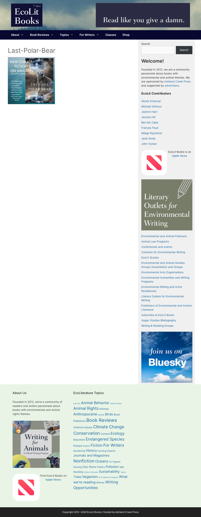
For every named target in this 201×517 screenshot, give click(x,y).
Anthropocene (85, 414)
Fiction (97, 445)
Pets (85, 466)
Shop (126, 34)
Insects (111, 450)
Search (145, 43)
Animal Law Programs (155, 241)
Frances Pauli (149, 127)
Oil (110, 461)
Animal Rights (86, 408)
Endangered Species (105, 439)
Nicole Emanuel (151, 101)
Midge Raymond (151, 133)
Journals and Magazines (91, 455)
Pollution (112, 467)
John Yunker (149, 143)
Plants (92, 466)
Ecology (118, 433)
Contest (105, 433)
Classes (110, 34)
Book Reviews (39, 34)
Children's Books (82, 427)
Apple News (179, 155)
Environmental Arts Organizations (162, 272)
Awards (101, 415)
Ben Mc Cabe (149, 122)
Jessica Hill (148, 117)
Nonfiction (83, 461)
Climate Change (108, 426)
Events (86, 446)
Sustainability (109, 471)
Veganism (90, 477)
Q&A (122, 467)
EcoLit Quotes (150, 257)
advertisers (172, 85)
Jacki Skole (148, 138)
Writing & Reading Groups (157, 325)
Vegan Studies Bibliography (158, 320)
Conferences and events (156, 246)
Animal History (116, 404)
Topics (64, 34)
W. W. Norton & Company (108, 477)
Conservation (86, 433)
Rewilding (78, 472)
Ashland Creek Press (177, 81)
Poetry (101, 466)
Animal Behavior (95, 402)
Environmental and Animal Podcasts (164, 236)
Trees (77, 477)
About (15, 34)
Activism (76, 404)
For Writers (87, 34)
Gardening (79, 450)
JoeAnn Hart (149, 111)
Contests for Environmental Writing (163, 252)
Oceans (101, 461)
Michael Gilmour (151, 106)
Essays (77, 445)
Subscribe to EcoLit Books (157, 315)
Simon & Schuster (91, 472)
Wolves (100, 482)
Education (79, 439)
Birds (109, 414)
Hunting (102, 450)
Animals (104, 408)
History (91, 450)
